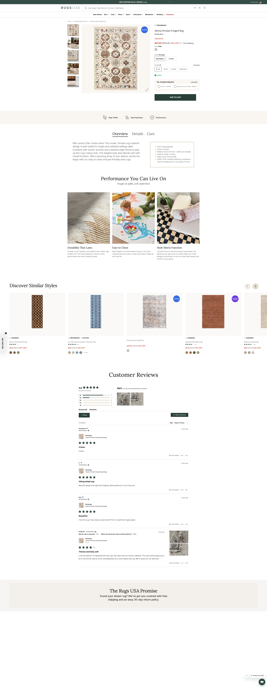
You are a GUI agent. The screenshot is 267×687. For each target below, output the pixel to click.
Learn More (194, 82)
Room (120, 14)
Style (128, 14)
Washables (149, 14)
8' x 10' (174, 69)
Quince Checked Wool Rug (18, 342)
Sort (171, 423)
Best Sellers (97, 14)
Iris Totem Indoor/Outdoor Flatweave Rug (82, 342)
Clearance (170, 14)
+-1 (85, 352)
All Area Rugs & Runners (81, 21)
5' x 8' (166, 69)
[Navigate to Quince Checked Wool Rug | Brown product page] (37, 312)
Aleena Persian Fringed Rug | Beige (96, 437)
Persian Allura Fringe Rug (135, 340)
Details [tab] (137, 134)
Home (69, 21)
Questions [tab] (93, 410)
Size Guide (196, 65)
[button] (159, 33)
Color (113, 14)
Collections (137, 14)
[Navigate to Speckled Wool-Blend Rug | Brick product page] (213, 312)
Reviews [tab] (83, 410)
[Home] (70, 8)
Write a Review (181, 415)
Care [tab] (151, 134)
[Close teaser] (6, 333)
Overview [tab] (120, 134)
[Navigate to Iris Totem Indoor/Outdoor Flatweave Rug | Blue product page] (96, 312)
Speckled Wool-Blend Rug (194, 342)
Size (105, 14)
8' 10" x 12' (183, 69)
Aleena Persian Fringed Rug (98, 21)
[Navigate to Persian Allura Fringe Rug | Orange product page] (154, 312)
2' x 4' (158, 69)
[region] (130, 399)
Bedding (160, 14)
